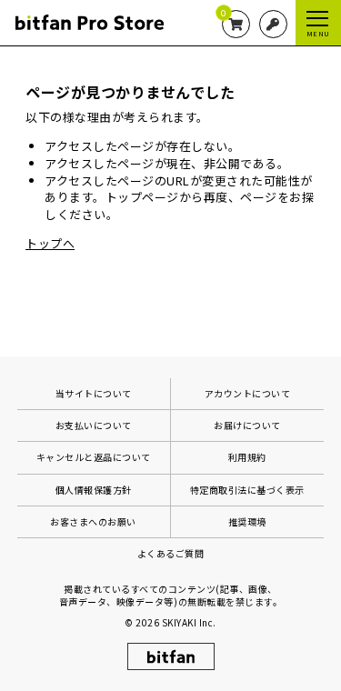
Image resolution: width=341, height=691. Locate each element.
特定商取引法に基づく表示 (247, 489)
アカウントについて (248, 393)
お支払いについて (93, 425)
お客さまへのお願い (93, 521)
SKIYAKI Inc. (189, 622)
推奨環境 (247, 521)
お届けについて (247, 425)
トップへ (50, 243)
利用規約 (247, 457)
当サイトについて (93, 393)
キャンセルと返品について (93, 457)
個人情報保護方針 (93, 489)
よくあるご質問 (171, 553)
